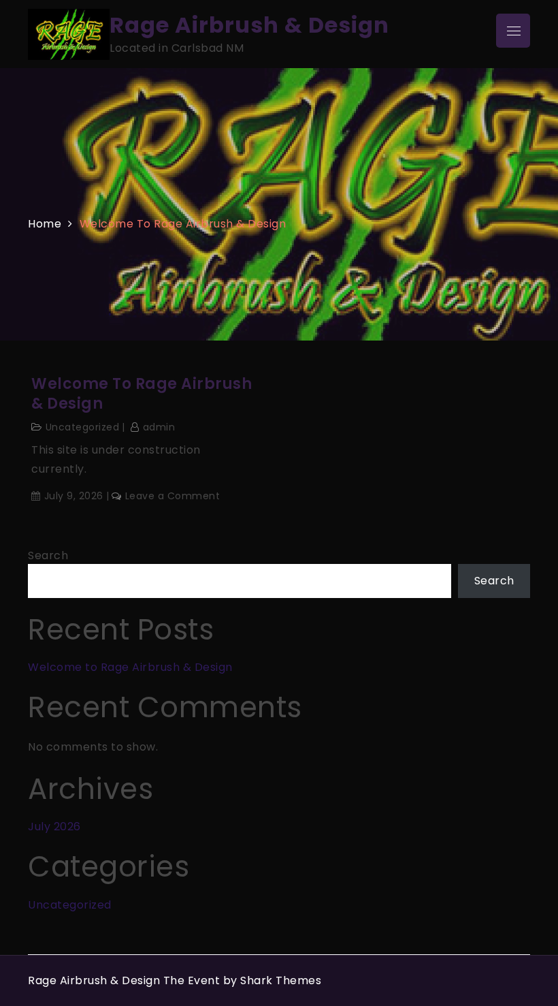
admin (159, 427)
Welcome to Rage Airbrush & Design (141, 394)
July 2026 (54, 826)
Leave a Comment (172, 496)
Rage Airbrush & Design (249, 25)
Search (48, 555)
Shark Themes (280, 980)
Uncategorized (83, 427)
